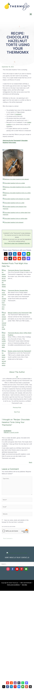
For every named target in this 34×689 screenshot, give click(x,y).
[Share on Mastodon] (28, 258)
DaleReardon (7, 430)
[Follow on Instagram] (8, 569)
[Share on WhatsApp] (22, 682)
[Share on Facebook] (10, 254)
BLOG (18, 557)
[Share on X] (6, 254)
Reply (30, 462)
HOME (7, 557)
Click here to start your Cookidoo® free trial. (17, 243)
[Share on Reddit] (19, 258)
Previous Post (17, 407)
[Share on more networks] (10, 258)
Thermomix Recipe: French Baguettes (19, 270)
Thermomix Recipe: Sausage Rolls (18, 290)
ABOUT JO (13, 557)
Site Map (24, 584)
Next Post (17, 412)
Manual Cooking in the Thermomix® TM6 (20, 312)
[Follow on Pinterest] (21, 569)
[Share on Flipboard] (15, 258)
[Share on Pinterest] (19, 254)
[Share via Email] (28, 254)
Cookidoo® (18, 114)
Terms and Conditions (13, 584)
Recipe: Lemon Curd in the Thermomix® (19, 351)
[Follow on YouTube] (17, 569)
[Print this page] (6, 258)
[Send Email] (26, 569)
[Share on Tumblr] (18, 682)
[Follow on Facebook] (12, 569)
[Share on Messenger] (24, 254)
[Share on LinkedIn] (15, 254)
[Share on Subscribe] (24, 258)
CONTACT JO (25, 557)
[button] (30, 14)
